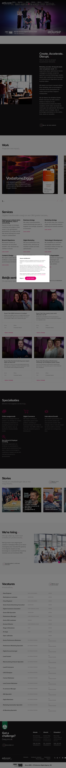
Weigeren (22, 278)
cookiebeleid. (43, 274)
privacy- (38, 274)
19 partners (41, 265)
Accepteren (30, 278)
